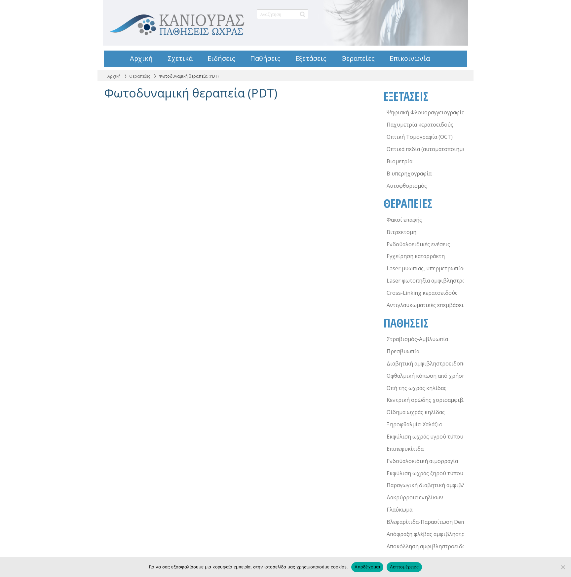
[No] (562, 567)
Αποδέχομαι (367, 566)
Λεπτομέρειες (404, 566)
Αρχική (114, 76)
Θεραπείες (139, 76)
